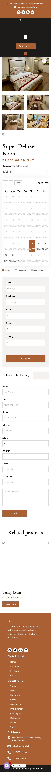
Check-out (10, 296)
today (18, 183)
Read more (11, 604)
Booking (25, 358)
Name (5, 386)
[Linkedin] (26, 650)
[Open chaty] (7, 765)
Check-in (10, 282)
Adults (8, 309)
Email (4, 399)
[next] (11, 182)
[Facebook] (19, 12)
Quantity (9, 336)
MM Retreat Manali (20, 166)
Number (6, 412)
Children (9, 323)
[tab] (17, 375)
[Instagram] (28, 12)
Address (6, 425)
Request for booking (17, 375)
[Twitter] (23, 12)
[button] (25, 37)
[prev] (5, 182)
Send (14, 513)
